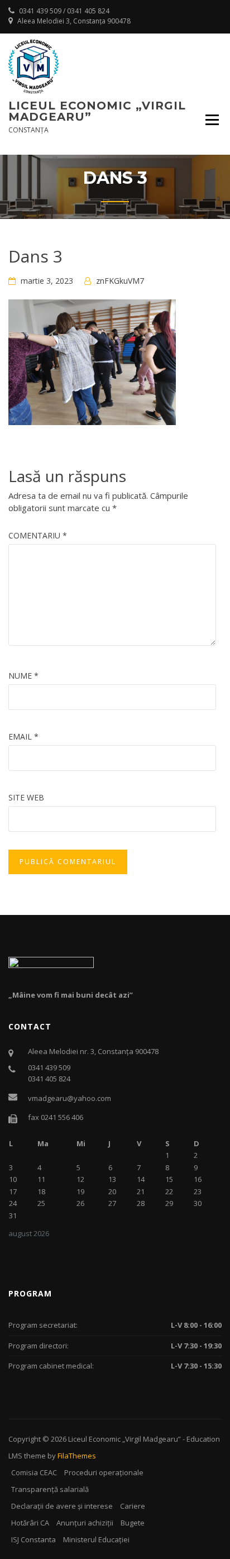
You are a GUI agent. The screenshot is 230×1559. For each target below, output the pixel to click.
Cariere (132, 1506)
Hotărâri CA (30, 1523)
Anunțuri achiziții (84, 1523)
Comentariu (37, 535)
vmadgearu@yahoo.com (69, 1098)
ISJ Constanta (33, 1539)
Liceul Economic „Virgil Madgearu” (97, 111)
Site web (26, 797)
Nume (23, 675)
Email (23, 736)
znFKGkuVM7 (120, 280)
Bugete (133, 1523)
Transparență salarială (50, 1489)
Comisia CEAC (34, 1472)
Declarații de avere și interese (62, 1506)
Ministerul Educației (96, 1539)
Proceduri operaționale (103, 1472)
